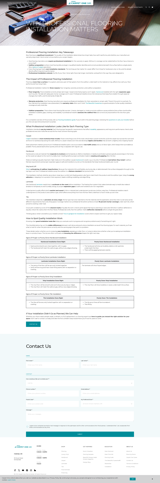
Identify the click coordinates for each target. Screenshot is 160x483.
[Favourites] (149, 7)
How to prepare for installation (74, 214)
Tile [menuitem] (62, 466)
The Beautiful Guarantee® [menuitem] (112, 460)
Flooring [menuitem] (63, 451)
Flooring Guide (40, 14)
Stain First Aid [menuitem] (109, 454)
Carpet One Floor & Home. (26, 474)
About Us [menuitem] (129, 451)
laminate (39, 184)
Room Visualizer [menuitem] (88, 451)
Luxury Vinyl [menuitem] (65, 454)
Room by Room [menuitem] (131, 454)
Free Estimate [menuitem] (65, 469)
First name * (29, 360)
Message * (29, 410)
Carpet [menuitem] (63, 460)
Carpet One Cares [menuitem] (131, 457)
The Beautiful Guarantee (93, 103)
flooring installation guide (67, 120)
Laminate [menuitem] (64, 463)
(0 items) (152, 7)
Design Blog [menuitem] (86, 462)
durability (93, 129)
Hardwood (99, 92)
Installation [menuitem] (108, 466)
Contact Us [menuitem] (129, 460)
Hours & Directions (118, 7)
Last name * (84, 360)
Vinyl (27, 169)
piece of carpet (38, 67)
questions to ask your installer (119, 120)
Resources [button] (22, 7)
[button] (146, 7)
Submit (80, 434)
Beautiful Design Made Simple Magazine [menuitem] (90, 458)
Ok (133, 479)
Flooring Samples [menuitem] (88, 454)
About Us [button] (32, 7)
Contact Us (33, 324)
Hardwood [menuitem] (64, 457)
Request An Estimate (135, 7)
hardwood (79, 160)
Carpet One (29, 14)
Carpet (28, 138)
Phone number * (31, 389)
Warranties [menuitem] (108, 463)
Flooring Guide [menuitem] (109, 457)
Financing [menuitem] (64, 473)
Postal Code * (30, 399)
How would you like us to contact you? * (37, 379)
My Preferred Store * (87, 399)
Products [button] (11, 7)
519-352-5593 (32, 3)
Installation (50, 14)
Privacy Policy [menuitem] (130, 466)
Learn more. (12, 480)
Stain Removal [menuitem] (109, 451)
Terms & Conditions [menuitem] (132, 463)
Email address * (85, 389)
